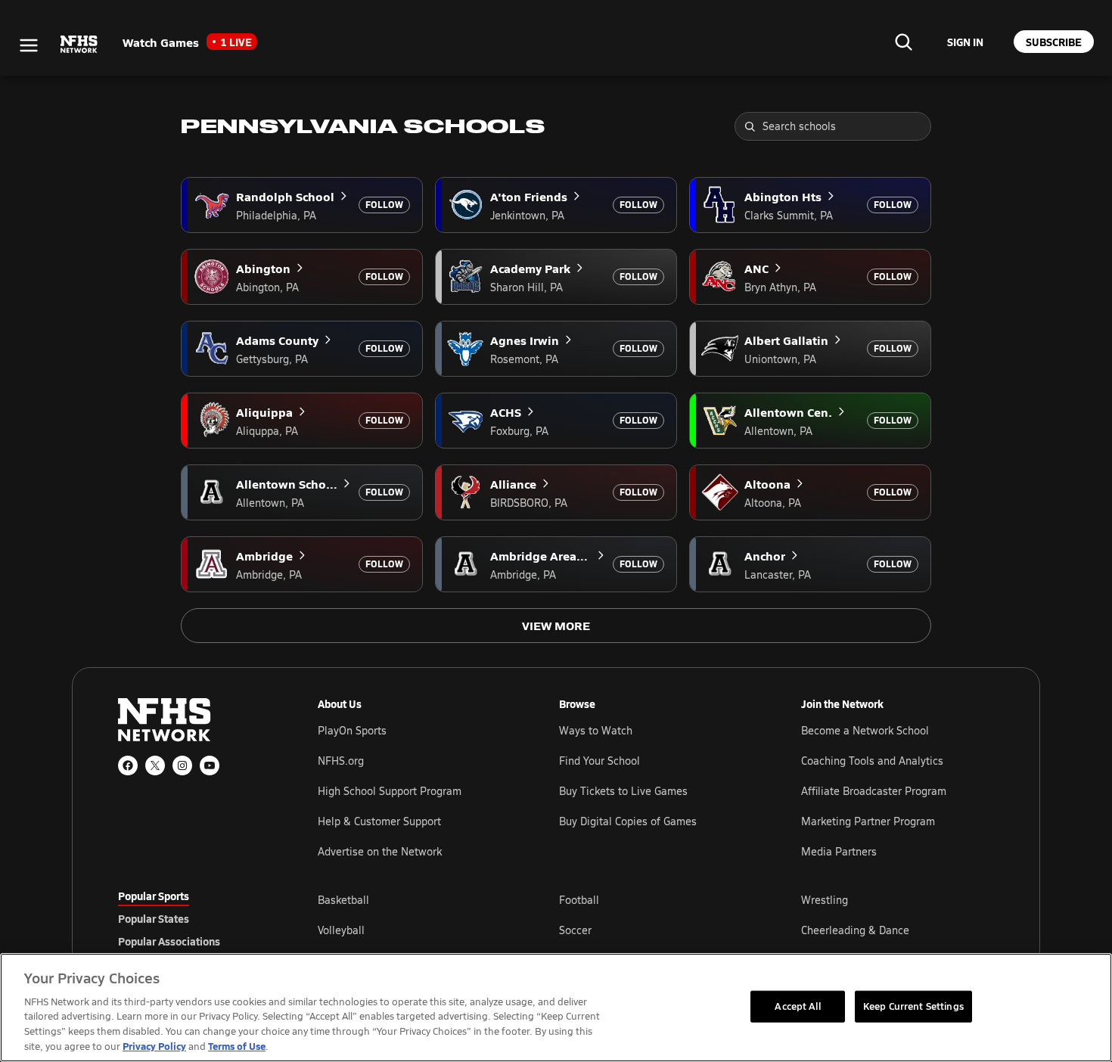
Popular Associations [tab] (169, 941)
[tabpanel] (656, 929)
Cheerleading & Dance (855, 930)
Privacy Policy (154, 1046)
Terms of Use (237, 1046)
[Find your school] (903, 41)
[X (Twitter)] (155, 765)
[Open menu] (28, 45)
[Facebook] (128, 765)
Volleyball (341, 930)
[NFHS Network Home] (79, 45)
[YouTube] (209, 765)
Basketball (343, 900)
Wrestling (824, 900)
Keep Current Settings (913, 1006)
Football (579, 900)
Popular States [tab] (153, 918)
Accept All (797, 1006)
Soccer (575, 930)
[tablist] (193, 918)
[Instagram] (182, 765)
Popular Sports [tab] (153, 895)
